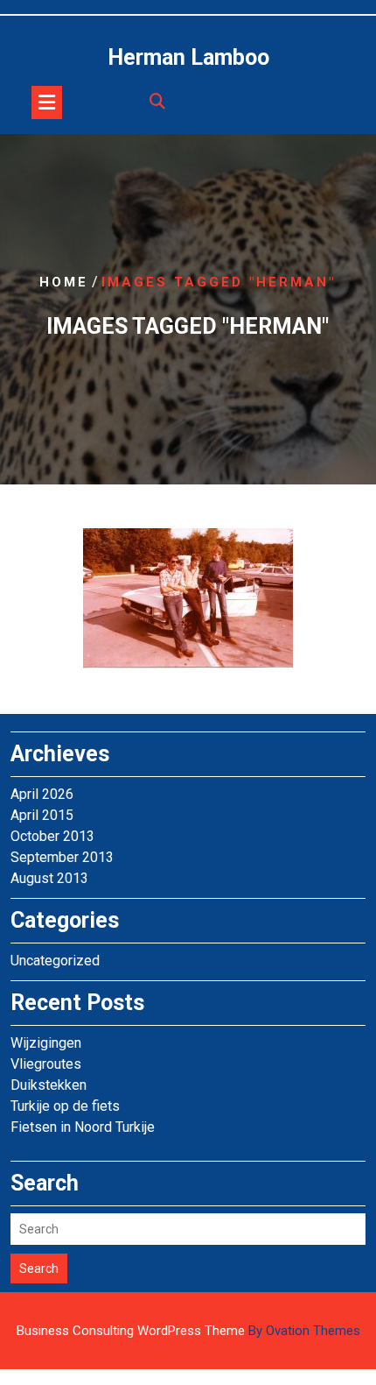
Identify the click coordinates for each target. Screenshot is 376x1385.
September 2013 (62, 857)
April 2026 (41, 794)
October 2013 (52, 836)
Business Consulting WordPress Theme (188, 1331)
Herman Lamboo (188, 57)
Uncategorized (55, 960)
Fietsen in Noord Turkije (82, 1127)
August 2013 (49, 878)
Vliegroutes (45, 1064)
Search (39, 1268)
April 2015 (41, 815)
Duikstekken (48, 1085)
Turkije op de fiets (65, 1106)
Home (63, 282)
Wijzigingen (45, 1043)
